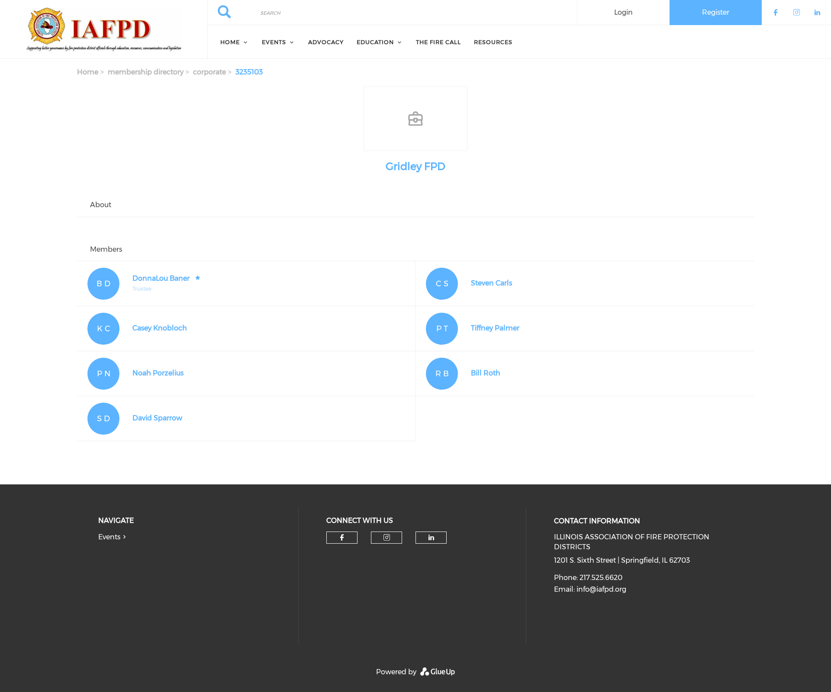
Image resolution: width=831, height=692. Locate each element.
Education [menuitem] (375, 41)
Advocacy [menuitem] (326, 41)
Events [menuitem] (274, 41)
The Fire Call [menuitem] (438, 41)
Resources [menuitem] (493, 41)
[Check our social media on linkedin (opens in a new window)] (431, 537)
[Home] (103, 29)
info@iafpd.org (601, 589)
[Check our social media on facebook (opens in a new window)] (342, 537)
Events (109, 537)
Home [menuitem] (230, 41)
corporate (209, 72)
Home (87, 72)
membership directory (146, 72)
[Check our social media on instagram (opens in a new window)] (387, 537)
